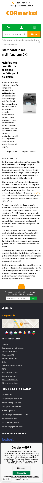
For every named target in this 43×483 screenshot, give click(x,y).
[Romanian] (24, 333)
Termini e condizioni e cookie (12, 365)
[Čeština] (6, 333)
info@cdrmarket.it (25, 6)
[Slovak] (29, 333)
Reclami (4, 362)
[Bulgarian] (33, 333)
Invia (33, 298)
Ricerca (34, 34)
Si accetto (21, 473)
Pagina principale (7, 40)
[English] (11, 333)
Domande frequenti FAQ (10, 358)
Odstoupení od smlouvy (10, 383)
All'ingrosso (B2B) (8, 355)
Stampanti (19, 40)
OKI (39, 42)
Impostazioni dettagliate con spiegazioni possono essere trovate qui (21, 478)
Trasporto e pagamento (10, 351)
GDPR (4, 369)
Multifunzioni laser (31, 40)
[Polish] (20, 333)
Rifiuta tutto (21, 468)
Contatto (5, 344)
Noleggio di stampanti (9, 376)
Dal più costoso (12, 151)
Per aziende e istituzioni (10, 373)
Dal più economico (28, 151)
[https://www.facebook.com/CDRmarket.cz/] (8, 439)
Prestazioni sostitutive (10, 380)
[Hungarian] (15, 333)
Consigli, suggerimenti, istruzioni (13, 348)
